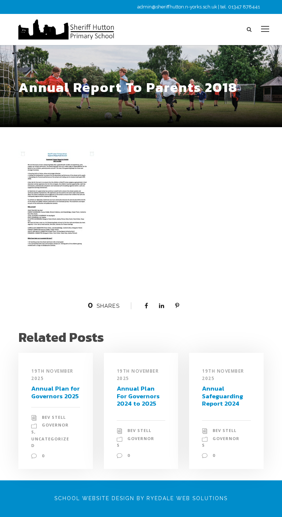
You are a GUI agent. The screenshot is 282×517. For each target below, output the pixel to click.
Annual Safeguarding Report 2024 (222, 396)
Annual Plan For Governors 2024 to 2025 (138, 396)
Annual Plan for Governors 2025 (55, 392)
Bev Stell (54, 417)
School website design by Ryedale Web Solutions (141, 498)
